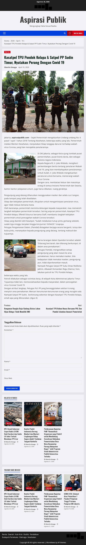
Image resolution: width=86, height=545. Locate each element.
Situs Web (8, 378)
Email (7, 370)
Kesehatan (32, 537)
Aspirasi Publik (43, 19)
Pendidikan (34, 534)
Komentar (8, 330)
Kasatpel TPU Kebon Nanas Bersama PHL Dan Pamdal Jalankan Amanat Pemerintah (64, 308)
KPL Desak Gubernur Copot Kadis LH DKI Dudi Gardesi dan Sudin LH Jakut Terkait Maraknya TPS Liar (13, 434)
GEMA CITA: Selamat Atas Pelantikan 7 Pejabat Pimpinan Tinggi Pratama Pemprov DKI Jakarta (71, 499)
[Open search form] (65, 33)
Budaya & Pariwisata (10, 537)
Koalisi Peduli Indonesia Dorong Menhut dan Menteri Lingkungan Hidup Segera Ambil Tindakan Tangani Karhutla (32, 435)
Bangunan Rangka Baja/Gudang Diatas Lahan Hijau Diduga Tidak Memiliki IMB (22, 308)
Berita (7, 52)
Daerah (11, 534)
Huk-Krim (18, 534)
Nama (7, 361)
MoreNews (50, 542)
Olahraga (23, 537)
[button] (4, 33)
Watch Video (78, 33)
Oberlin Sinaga (10, 67)
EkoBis (26, 534)
